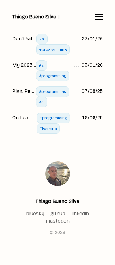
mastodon (58, 221)
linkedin (80, 213)
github (57, 213)
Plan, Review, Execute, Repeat (24, 91)
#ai (42, 39)
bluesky (35, 213)
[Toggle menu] (99, 16)
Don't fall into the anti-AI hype (24, 39)
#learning (48, 128)
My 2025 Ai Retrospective (24, 65)
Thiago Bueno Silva (57, 201)
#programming (53, 49)
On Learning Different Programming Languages (24, 118)
